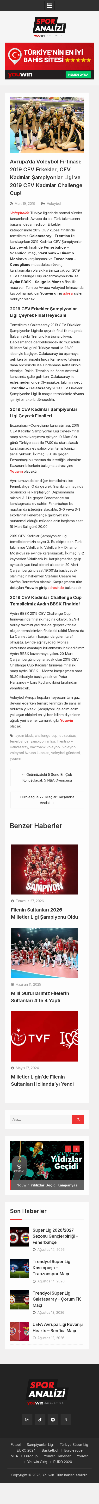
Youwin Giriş (37, 1462)
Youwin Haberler (57, 1456)
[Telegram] (53, 1419)
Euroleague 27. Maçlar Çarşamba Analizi (47, 800)
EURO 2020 (62, 1462)
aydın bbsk (24, 735)
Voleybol (54, 203)
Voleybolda (19, 213)
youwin (15, 758)
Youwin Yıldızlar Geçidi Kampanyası (47, 1185)
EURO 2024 (26, 1450)
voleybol (69, 747)
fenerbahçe (19, 741)
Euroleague (73, 1450)
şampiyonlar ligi (43, 741)
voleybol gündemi (65, 753)
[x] (66, 1419)
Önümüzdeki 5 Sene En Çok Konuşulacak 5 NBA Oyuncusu (47, 777)
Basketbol (50, 1450)
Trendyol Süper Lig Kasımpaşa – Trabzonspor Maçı (51, 1267)
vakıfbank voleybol (45, 747)
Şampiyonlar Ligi (40, 1444)
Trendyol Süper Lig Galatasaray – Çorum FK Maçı (57, 1299)
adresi (68, 293)
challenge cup (46, 735)
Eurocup (31, 1456)
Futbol (16, 1444)
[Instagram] (27, 1419)
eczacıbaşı (67, 735)
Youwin (16, 471)
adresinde (56, 587)
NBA (14, 1456)
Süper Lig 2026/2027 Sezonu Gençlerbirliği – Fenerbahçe (55, 1236)
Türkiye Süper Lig (74, 1444)
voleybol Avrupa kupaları (29, 753)
